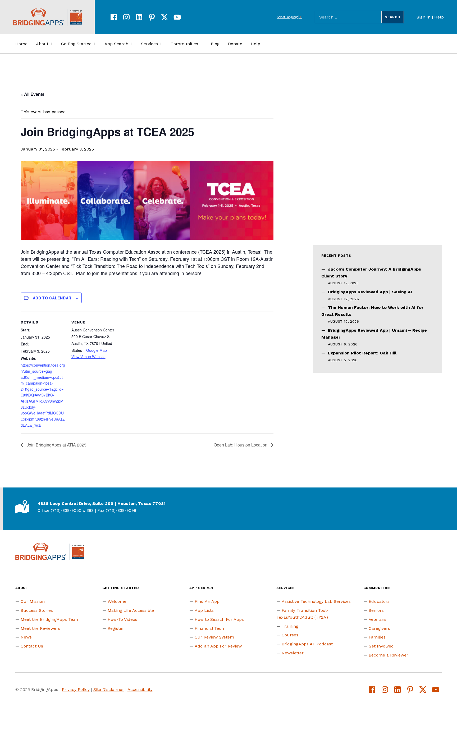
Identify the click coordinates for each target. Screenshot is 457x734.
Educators (379, 601)
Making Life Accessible (131, 610)
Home (21, 43)
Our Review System (214, 637)
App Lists (204, 610)
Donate (235, 43)
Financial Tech (209, 628)
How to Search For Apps (219, 619)
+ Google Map (95, 350)
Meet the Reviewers (40, 628)
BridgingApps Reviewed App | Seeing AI (370, 291)
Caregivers (379, 628)
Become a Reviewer (388, 655)
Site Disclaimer (108, 689)
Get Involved (381, 646)
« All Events (32, 94)
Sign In (424, 17)
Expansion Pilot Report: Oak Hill (362, 352)
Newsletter (293, 652)
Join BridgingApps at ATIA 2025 (56, 445)
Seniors (376, 610)
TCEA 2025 (212, 251)
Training (290, 626)
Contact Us (32, 646)
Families (377, 637)
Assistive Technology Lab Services (316, 601)
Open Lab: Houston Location (241, 445)
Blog (215, 43)
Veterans (377, 619)
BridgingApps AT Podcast (307, 643)
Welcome (117, 601)
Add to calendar (52, 297)
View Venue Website (88, 356)
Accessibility (140, 689)
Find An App (207, 601)
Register (116, 628)
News (26, 637)
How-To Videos (122, 619)
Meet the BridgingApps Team (50, 619)
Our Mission (33, 601)
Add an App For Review (218, 646)
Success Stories (37, 610)
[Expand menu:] (51, 44)
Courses (290, 634)
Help (439, 17)
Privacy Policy (76, 689)
